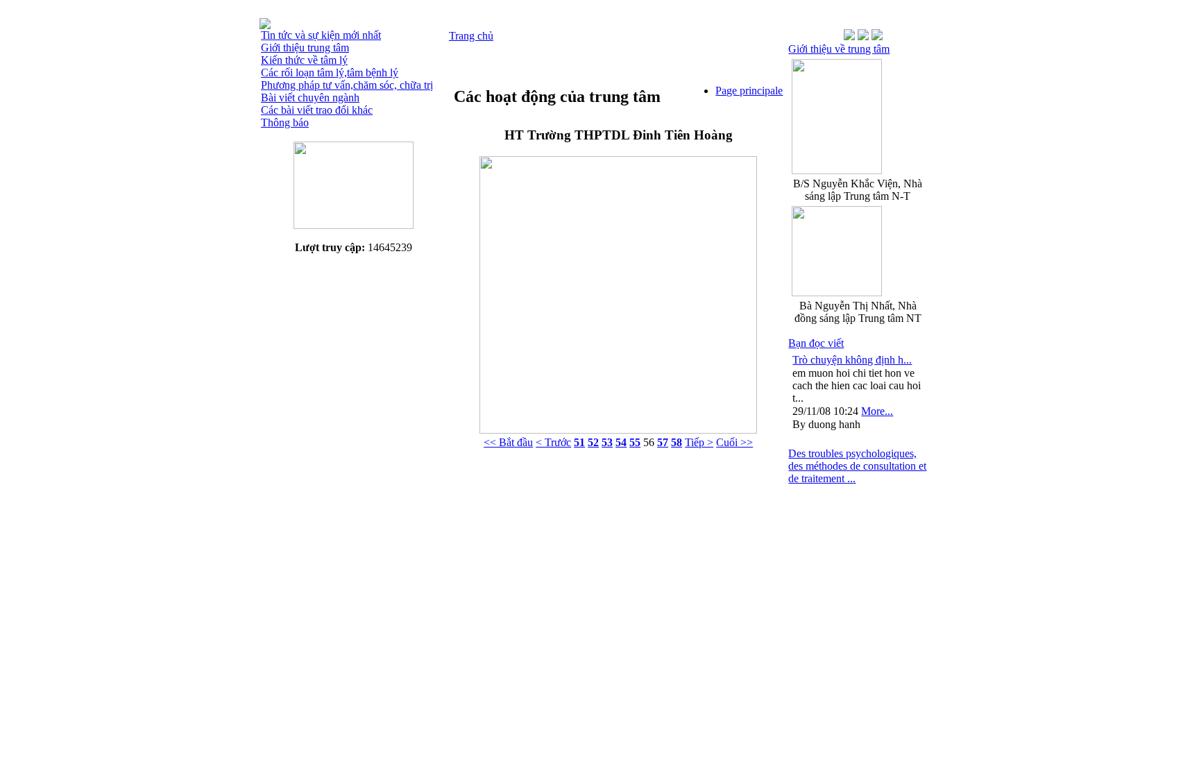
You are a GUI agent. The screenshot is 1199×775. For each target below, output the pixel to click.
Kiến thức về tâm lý (304, 60)
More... (877, 411)
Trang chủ (471, 36)
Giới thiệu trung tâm (305, 47)
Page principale (749, 90)
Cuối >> (734, 442)
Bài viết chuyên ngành (310, 97)
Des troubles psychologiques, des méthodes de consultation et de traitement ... (857, 466)
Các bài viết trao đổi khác (317, 110)
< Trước (553, 442)
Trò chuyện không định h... (852, 360)
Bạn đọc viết (816, 343)
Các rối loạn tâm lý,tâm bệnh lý (329, 72)
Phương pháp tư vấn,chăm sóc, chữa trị (347, 85)
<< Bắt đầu (508, 442)
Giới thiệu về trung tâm (839, 49)
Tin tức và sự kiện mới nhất (321, 35)
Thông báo (285, 122)
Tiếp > (699, 442)
